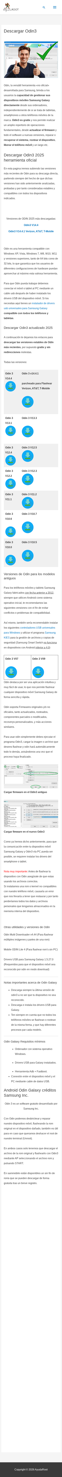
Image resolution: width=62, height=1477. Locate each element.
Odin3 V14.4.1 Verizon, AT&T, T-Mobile (31, 231)
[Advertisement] (31, 1320)
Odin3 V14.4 (31, 225)
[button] (44, 7)
